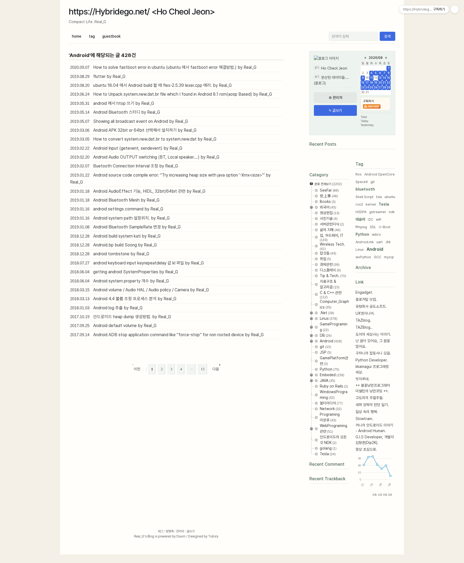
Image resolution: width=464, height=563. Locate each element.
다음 (215, 369)
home (76, 36)
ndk (392, 212)
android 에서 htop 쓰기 (113, 103)
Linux (360, 250)
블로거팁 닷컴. (366, 299)
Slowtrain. (364, 419)
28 (384, 87)
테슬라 (360, 219)
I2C (370, 219)
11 (371, 78)
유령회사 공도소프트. (371, 306)
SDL (373, 227)
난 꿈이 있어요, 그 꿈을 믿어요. (373, 344)
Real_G (139, 536)
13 (380, 78)
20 (380, 82)
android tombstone (111, 253)
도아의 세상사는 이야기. (373, 334)
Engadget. (364, 292)
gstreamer (377, 212)
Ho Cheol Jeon (334, 68)
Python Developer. (372, 360)
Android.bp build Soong (115, 245)
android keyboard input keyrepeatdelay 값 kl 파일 (138, 263)
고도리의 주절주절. (369, 398)
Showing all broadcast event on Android (130, 121)
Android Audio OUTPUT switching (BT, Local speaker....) (146, 157)
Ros (359, 174)
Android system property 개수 (121, 281)
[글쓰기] (335, 110)
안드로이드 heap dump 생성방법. (122, 316)
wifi (378, 219)
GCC (377, 257)
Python (362, 234)
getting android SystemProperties (125, 271)
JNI (387, 242)
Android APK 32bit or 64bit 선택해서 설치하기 (135, 130)
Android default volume (115, 325)
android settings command (118, 208)
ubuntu (390, 197)
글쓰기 (191, 531)
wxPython (363, 257)
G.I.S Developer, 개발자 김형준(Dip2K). (375, 440)
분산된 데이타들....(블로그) (331, 80)
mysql (389, 257)
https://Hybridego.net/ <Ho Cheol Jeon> (142, 11)
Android (375, 249)
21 (384, 82)
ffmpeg (361, 227)
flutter (99, 76)
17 (367, 82)
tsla (379, 197)
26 (376, 87)
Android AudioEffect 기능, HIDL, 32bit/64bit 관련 (139, 191)
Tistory (213, 536)
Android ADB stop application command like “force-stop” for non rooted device (168, 334)
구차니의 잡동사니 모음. (373, 353)
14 (384, 78)
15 (388, 78)
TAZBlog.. (364, 327)
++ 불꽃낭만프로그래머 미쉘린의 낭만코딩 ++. (373, 388)
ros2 (359, 204)
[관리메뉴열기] (455, 9)
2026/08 (376, 58)
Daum (181, 536)
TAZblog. (363, 320)
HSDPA (361, 212)
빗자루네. (362, 379)
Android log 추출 (108, 307)
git (373, 182)
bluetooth (365, 189)
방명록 (170, 531)
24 (367, 87)
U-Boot (384, 227)
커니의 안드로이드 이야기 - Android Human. (374, 428)
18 (371, 82)
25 (371, 87)
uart (379, 242)
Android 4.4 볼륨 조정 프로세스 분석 (125, 298)
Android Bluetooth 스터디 (116, 112)
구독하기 (368, 101)
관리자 (180, 531)
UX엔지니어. (365, 313)
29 (388, 87)
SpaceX (362, 182)
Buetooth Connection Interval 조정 (125, 165)
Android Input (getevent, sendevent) (127, 148)
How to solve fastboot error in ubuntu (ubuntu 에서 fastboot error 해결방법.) (165, 67)
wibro (376, 234)
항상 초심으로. (366, 449)
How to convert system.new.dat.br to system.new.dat (145, 139)
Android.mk (365, 242)
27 (380, 87)
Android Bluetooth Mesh (116, 200)
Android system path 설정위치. (121, 218)
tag (92, 36)
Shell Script (365, 197)
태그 (160, 531)
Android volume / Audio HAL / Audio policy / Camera (141, 289)
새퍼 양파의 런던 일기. (372, 405)
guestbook (111, 36)
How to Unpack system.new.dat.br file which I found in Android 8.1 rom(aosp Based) (172, 94)
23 (363, 87)
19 (375, 82)
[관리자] (335, 97)
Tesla (384, 204)
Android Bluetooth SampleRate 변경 (127, 226)
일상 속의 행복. (367, 412)
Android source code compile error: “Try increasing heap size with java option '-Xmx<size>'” (179, 175)
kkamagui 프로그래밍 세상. (372, 369)
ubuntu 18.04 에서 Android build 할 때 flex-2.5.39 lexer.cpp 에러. (152, 85)
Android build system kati (117, 236)
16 (362, 82)
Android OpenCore (379, 174)
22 (388, 82)
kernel (371, 204)
